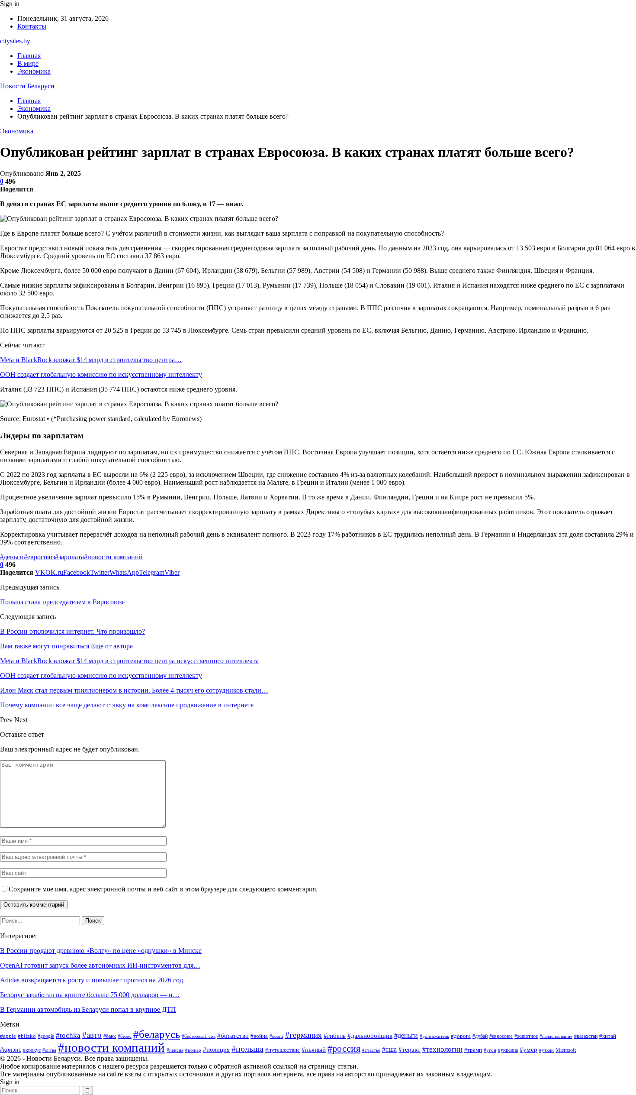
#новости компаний (113, 556)
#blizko (27, 1036)
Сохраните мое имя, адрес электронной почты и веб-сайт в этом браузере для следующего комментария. (163, 889)
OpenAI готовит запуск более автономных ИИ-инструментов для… (100, 965)
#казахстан (585, 1036)
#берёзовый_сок (198, 1036)
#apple (8, 1036)
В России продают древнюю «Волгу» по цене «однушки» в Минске (101, 950)
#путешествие (282, 1049)
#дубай (480, 1036)
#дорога (461, 1036)
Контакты (31, 26)
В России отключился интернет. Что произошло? (72, 631)
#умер (528, 1049)
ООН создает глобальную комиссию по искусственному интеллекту (101, 374)
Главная (29, 55)
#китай (607, 1036)
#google (46, 1036)
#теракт (409, 1049)
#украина (508, 1050)
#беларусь (156, 1034)
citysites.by (15, 41)
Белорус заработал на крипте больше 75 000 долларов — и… (90, 994)
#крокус (32, 1050)
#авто (92, 1035)
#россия (344, 1048)
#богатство (233, 1035)
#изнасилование (556, 1036)
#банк (109, 1036)
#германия (303, 1035)
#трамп (473, 1049)
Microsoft (566, 1050)
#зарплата (69, 556)
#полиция (216, 1049)
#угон (490, 1050)
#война (259, 1036)
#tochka (68, 1035)
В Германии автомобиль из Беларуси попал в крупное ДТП (88, 1009)
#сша (389, 1049)
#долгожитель (434, 1036)
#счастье (371, 1050)
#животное (526, 1036)
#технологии (442, 1049)
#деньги (12, 556)
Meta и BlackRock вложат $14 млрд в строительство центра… (91, 359)
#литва (49, 1050)
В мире (28, 63)
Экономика (34, 71)
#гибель (335, 1035)
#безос (125, 1036)
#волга (276, 1036)
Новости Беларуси (27, 86)
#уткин (546, 1050)
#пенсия (175, 1050)
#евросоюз (39, 556)
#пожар (193, 1050)
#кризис (10, 1049)
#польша (247, 1048)
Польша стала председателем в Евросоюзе (62, 602)
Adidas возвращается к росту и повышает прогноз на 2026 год (91, 980)
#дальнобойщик (369, 1035)
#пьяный (314, 1049)
